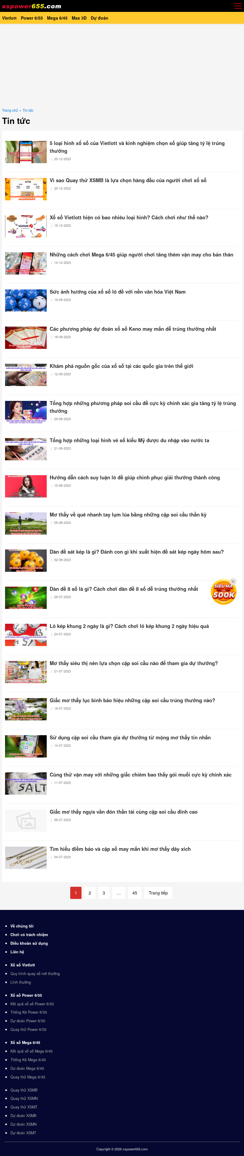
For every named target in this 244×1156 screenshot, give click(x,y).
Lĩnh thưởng (20, 982)
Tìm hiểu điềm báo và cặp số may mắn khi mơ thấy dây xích (120, 848)
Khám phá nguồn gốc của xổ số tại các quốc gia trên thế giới (121, 365)
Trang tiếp (158, 893)
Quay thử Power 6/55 (28, 1029)
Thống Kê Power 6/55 (28, 1012)
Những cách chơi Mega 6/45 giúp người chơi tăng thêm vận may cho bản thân (141, 254)
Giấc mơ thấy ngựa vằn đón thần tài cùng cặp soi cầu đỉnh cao (124, 811)
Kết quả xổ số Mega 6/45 (31, 1051)
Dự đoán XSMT (23, 1132)
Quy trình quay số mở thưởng (35, 973)
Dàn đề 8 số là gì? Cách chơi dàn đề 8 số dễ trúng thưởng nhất (124, 588)
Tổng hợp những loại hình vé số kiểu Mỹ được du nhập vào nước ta (129, 440)
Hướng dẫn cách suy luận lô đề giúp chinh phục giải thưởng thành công (135, 477)
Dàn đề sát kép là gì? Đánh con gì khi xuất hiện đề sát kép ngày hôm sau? (137, 551)
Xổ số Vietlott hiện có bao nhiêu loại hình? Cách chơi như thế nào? (129, 217)
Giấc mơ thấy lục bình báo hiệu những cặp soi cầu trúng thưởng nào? (132, 700)
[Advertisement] (122, 65)
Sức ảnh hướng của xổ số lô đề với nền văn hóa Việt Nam (118, 291)
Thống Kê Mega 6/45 (28, 1059)
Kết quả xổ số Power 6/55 (32, 1004)
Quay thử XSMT (23, 1107)
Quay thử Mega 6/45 (27, 1077)
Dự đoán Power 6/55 (27, 1020)
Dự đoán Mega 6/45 (27, 1068)
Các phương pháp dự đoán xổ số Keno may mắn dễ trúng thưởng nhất (133, 328)
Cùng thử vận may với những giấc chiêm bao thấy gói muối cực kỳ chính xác (141, 774)
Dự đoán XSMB (23, 1115)
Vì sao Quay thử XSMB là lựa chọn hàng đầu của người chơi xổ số (128, 180)
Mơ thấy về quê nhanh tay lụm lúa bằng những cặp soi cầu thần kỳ (128, 514)
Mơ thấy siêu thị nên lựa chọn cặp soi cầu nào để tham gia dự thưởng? (134, 663)
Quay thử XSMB (23, 1090)
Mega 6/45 (57, 18)
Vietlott (9, 18)
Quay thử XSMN (24, 1098)
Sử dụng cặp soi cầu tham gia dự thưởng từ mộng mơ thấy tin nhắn (130, 737)
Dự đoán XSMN (23, 1124)
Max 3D (79, 18)
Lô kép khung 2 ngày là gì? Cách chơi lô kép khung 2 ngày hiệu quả (129, 625)
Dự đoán (99, 18)
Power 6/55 (32, 18)
